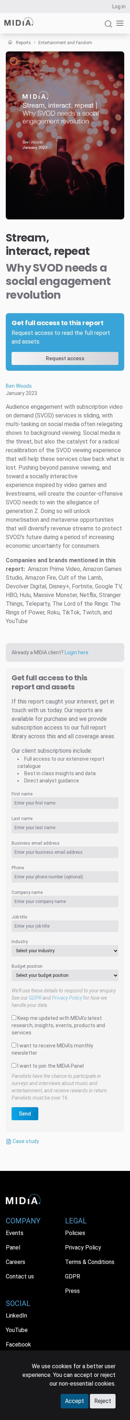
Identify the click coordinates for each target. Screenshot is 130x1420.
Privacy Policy (67, 998)
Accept (74, 1401)
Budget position (27, 966)
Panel (13, 1247)
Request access (65, 358)
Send (25, 1114)
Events (14, 1233)
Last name (22, 818)
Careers (15, 1262)
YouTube (17, 1330)
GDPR (35, 998)
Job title (19, 917)
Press (72, 1290)
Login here (76, 652)
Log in (119, 6)
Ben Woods (19, 386)
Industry (20, 941)
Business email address (36, 843)
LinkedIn (16, 1315)
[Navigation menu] (118, 23)
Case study (25, 1141)
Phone (18, 867)
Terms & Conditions (89, 1262)
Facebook (18, 1344)
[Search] (108, 27)
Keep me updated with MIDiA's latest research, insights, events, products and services (58, 1025)
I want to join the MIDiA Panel (50, 1066)
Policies (75, 1233)
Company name (27, 892)
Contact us (20, 1276)
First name (22, 794)
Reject (102, 1401)
